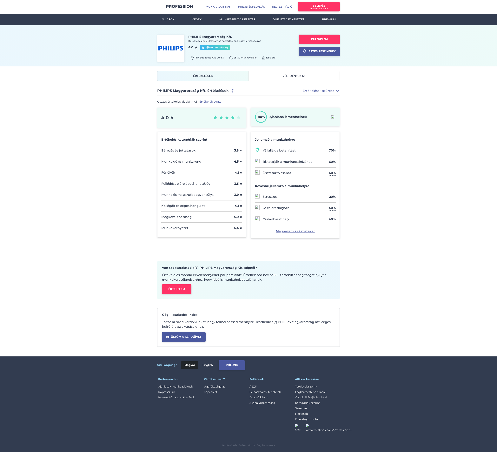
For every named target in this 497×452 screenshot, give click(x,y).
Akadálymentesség (262, 403)
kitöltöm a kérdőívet (184, 337)
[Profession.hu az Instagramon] (300, 428)
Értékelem (319, 39)
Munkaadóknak (218, 6)
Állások (167, 19)
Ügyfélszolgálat (214, 386)
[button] (321, 91)
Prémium (329, 19)
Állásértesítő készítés (237, 19)
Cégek (197, 19)
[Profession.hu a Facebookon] (329, 428)
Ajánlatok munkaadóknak (175, 386)
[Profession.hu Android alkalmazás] (323, 364)
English (207, 365)
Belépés (319, 7)
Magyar (189, 365)
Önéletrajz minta (306, 419)
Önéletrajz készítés (288, 19)
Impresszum (166, 392)
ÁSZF (253, 386)
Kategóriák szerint (307, 403)
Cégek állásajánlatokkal (311, 397)
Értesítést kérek (322, 51)
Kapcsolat (210, 392)
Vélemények (294, 76)
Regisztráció (282, 6)
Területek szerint (306, 386)
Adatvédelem (258, 397)
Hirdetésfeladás (251, 6)
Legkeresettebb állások (310, 392)
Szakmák (301, 408)
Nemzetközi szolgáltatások (176, 397)
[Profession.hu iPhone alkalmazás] (295, 364)
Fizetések (301, 413)
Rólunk (232, 365)
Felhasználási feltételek (265, 392)
